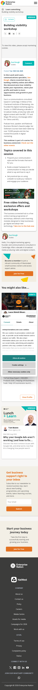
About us (19, 594)
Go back (11, 19)
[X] (10, 667)
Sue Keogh (15, 62)
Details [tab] (19, 322)
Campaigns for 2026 (19, 624)
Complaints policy (19, 651)
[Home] (3, 9)
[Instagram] (19, 667)
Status (19, 656)
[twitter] (5, 33)
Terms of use (19, 641)
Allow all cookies (19, 358)
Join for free (19, 549)
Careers (19, 609)
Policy (19, 604)
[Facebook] (15, 667)
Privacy (19, 646)
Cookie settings (18, 365)
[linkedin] (13, 33)
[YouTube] (27, 667)
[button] (35, 3)
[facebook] (9, 33)
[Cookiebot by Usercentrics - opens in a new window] (27, 316)
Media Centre (19, 614)
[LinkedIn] (23, 667)
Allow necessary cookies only (19, 372)
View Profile (27, 397)
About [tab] (31, 322)
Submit (19, 509)
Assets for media (19, 619)
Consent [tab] (7, 322)
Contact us (19, 599)
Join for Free (19, 273)
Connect (28, 63)
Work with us (19, 629)
